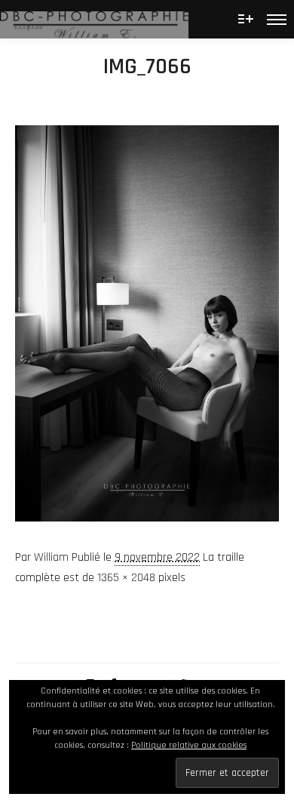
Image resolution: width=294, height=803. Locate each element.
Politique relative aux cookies (189, 745)
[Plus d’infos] (245, 19)
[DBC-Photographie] (94, 19)
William (51, 557)
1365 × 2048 (126, 578)
